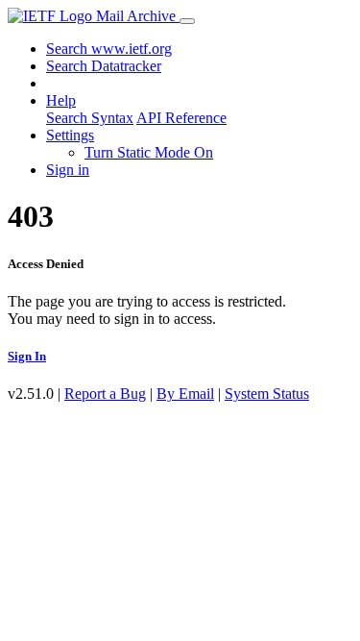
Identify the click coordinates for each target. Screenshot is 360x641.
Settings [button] (70, 135)
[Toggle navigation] (187, 21)
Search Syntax (89, 118)
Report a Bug (105, 393)
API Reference (181, 118)
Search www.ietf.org (109, 48)
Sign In (27, 356)
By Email (185, 393)
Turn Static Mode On (148, 152)
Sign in (67, 169)
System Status (267, 393)
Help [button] (61, 100)
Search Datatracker (103, 66)
